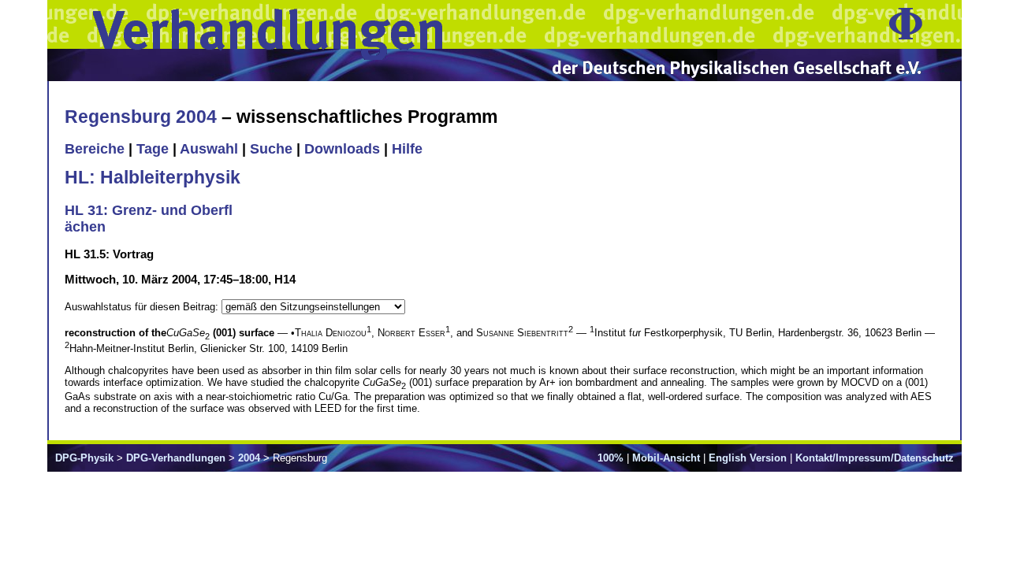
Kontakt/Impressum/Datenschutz (874, 458)
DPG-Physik (84, 458)
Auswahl (209, 149)
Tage (152, 149)
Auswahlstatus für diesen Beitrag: (143, 307)
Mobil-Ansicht (666, 458)
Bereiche (95, 149)
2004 (249, 458)
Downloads (342, 149)
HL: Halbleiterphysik (152, 177)
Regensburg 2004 (141, 116)
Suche (271, 149)
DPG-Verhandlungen (175, 458)
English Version (748, 458)
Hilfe (407, 149)
